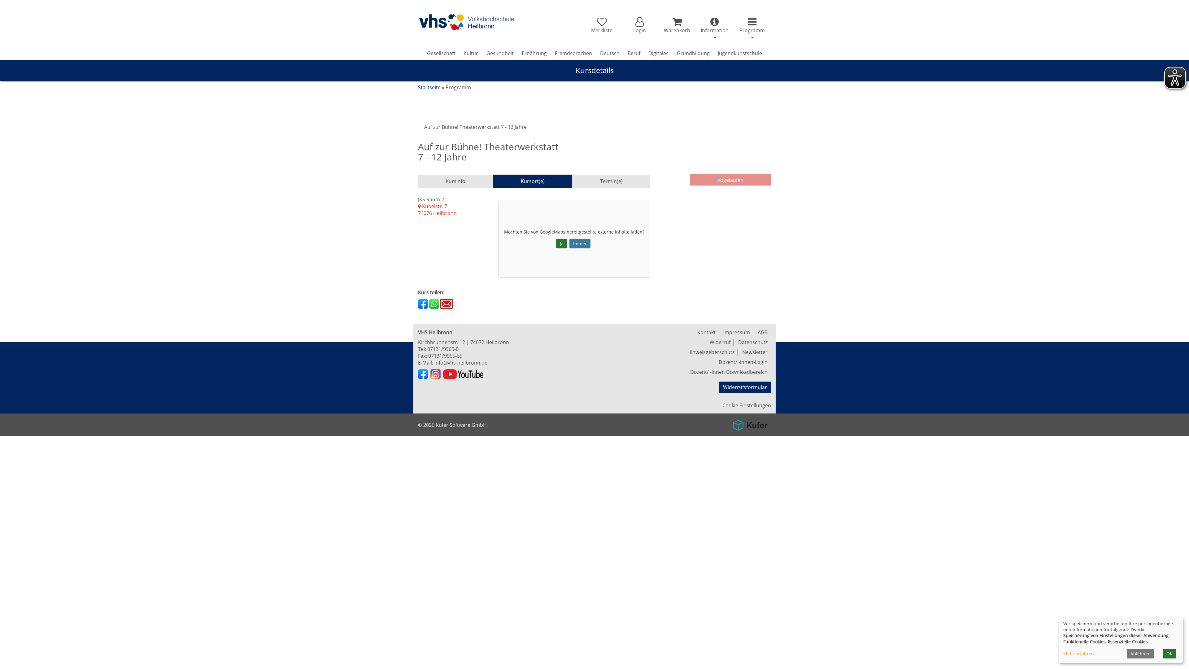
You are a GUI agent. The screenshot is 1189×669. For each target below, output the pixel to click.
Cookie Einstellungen (746, 405)
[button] (639, 25)
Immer (580, 244)
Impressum (736, 332)
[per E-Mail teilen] (446, 303)
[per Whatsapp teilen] (434, 303)
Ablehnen (1140, 654)
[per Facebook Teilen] (423, 303)
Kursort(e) (533, 181)
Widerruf (720, 342)
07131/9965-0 (443, 349)
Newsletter (755, 352)
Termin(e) (611, 181)
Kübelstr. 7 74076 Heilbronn (437, 209)
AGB (763, 332)
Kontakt (706, 332)
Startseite (429, 87)
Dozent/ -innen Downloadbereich (729, 372)
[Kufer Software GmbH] (750, 423)
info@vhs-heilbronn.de (460, 362)
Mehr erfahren (1078, 654)
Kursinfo (455, 181)
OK (1169, 654)
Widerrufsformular (745, 387)
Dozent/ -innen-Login (743, 362)
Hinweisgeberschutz (710, 352)
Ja (562, 244)
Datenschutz (753, 342)
